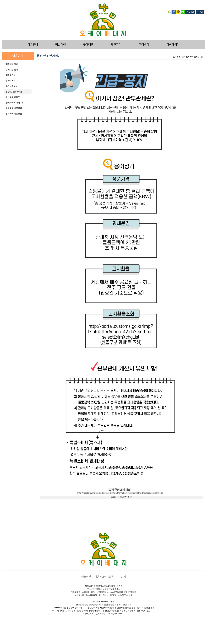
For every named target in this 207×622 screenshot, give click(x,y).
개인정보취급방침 (104, 576)
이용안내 (32, 44)
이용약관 (86, 576)
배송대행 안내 (12, 64)
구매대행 (88, 44)
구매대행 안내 (12, 69)
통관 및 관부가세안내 (15, 91)
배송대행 (60, 44)
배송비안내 (10, 75)
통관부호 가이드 (13, 97)
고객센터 (144, 44)
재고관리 (116, 44)
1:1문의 (121, 576)
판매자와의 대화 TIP (14, 102)
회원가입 (190, 12)
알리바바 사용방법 (14, 113)
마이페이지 (173, 44)
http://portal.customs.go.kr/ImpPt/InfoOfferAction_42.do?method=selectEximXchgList (120, 493)
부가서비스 (10, 80)
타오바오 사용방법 (14, 108)
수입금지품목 (11, 86)
